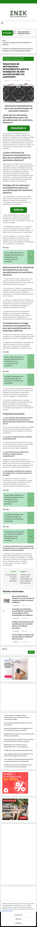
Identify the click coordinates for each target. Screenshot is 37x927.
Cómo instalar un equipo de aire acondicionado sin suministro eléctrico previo (23, 637)
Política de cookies (7, 910)
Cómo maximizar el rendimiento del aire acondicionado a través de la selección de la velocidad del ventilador (24, 32)
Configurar (18, 923)
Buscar (4, 649)
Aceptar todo (18, 915)
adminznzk (7, 80)
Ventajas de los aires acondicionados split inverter (18, 750)
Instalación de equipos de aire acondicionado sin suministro (13, 58)
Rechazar (18, 919)
